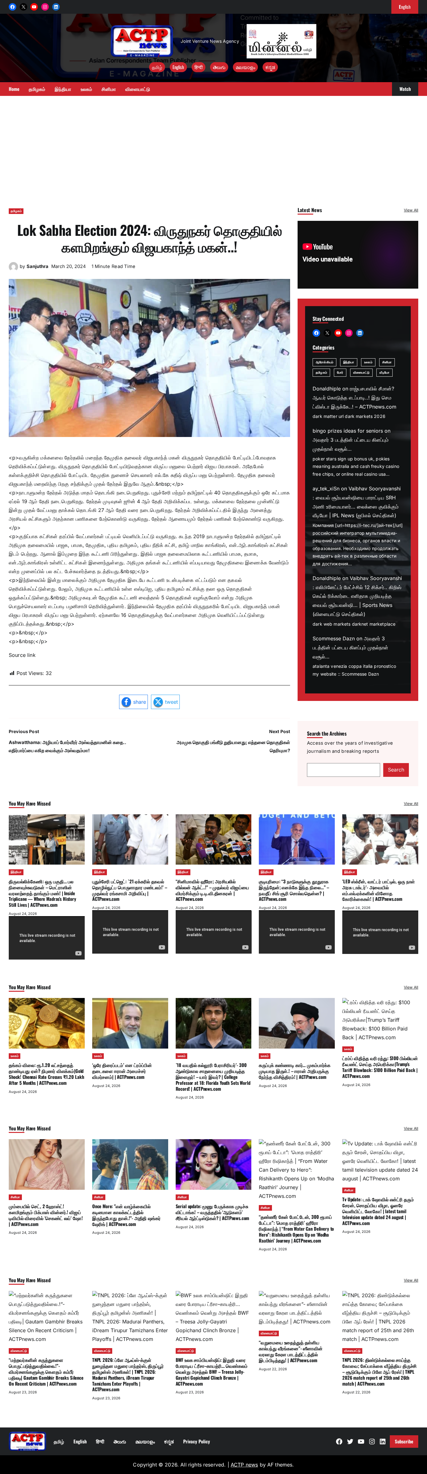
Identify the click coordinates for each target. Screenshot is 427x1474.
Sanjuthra (37, 266)
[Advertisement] (213, 149)
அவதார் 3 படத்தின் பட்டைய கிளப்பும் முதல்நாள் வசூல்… (350, 647)
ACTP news (244, 1465)
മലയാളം (245, 66)
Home (14, 88)
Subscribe (404, 1441)
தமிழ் (157, 66)
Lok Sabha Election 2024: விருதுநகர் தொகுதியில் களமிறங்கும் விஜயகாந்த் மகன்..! (149, 238)
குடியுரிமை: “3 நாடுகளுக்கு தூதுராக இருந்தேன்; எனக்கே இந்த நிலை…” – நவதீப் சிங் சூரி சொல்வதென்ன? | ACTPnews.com (294, 890)
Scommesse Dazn (334, 638)
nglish (405, 6)
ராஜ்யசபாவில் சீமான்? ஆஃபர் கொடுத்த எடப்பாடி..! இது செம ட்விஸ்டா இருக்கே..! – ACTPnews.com (354, 397)
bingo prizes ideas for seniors (348, 431)
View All (411, 210)
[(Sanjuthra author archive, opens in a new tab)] (13, 269)
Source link (22, 655)
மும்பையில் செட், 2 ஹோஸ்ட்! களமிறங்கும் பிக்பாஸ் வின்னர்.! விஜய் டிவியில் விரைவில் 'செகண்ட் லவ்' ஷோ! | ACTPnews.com (46, 1215)
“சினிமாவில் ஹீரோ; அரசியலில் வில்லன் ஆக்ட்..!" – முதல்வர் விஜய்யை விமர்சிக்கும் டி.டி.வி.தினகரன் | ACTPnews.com (212, 890)
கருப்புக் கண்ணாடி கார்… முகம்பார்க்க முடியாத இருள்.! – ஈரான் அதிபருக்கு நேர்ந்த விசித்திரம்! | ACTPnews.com (294, 1070)
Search (396, 770)
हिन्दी (198, 66)
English (178, 66)
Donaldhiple (327, 388)
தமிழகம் (16, 211)
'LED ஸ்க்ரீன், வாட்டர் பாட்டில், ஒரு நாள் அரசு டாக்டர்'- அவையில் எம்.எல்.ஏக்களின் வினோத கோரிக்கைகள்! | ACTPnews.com (378, 890)
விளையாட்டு (361, 372)
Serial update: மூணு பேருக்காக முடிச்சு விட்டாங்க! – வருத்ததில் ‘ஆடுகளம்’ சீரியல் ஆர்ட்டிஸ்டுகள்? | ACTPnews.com (212, 1212)
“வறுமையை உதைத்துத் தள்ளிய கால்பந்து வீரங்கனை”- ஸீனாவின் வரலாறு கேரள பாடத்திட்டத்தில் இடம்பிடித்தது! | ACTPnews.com (290, 1351)
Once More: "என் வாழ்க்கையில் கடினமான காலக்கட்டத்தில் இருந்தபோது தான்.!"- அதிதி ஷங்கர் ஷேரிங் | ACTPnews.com (126, 1215)
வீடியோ (384, 372)
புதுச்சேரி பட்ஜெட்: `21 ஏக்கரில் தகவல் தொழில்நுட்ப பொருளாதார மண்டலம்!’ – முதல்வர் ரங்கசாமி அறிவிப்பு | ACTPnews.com (129, 890)
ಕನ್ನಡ (270, 66)
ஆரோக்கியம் (324, 362)
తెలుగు (219, 66)
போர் (340, 372)
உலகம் (368, 362)
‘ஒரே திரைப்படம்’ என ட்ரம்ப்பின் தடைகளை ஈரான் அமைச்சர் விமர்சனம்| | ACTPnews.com (122, 1070)
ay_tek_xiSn (326, 488)
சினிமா (387, 362)
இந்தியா (348, 362)
